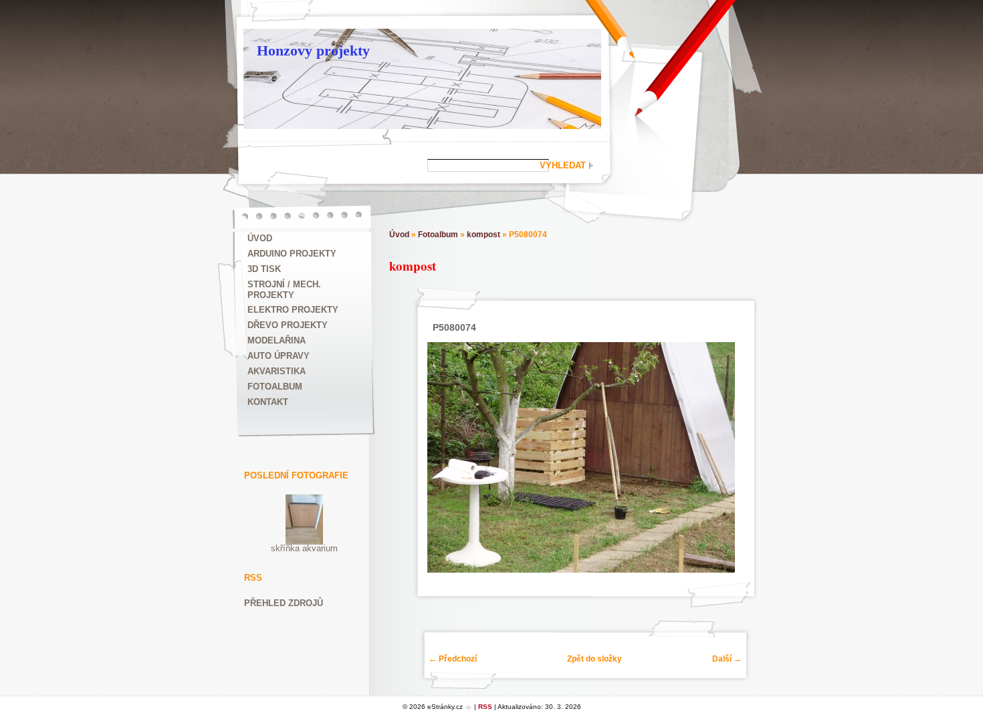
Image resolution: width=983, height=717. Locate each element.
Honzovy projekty (313, 50)
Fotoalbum (274, 387)
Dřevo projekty (287, 325)
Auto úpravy (278, 356)
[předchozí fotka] (440, 457)
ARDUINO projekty (291, 254)
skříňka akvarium (304, 548)
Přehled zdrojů (283, 603)
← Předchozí (453, 659)
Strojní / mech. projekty (284, 289)
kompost (483, 234)
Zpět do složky (594, 659)
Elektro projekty (292, 310)
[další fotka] (722, 457)
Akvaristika (276, 371)
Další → (727, 659)
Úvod (259, 238)
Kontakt (267, 402)
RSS (485, 706)
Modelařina (276, 340)
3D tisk (264, 269)
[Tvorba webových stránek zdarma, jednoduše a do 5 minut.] (469, 707)
